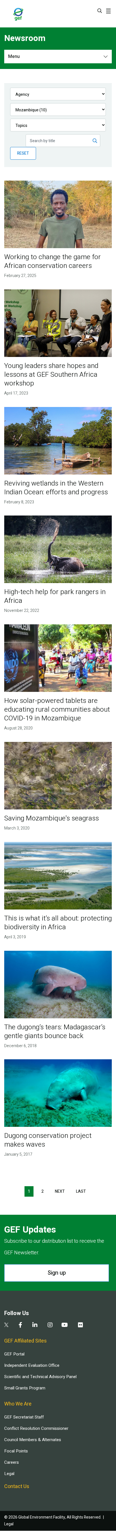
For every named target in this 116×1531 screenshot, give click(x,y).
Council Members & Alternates (32, 1440)
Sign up (57, 1273)
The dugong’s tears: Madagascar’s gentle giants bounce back (54, 1031)
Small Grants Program (24, 1388)
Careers (11, 1462)
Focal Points (16, 1451)
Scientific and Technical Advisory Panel (40, 1377)
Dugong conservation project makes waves (48, 1140)
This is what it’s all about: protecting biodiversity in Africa (58, 922)
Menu (14, 56)
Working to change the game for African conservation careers (52, 261)
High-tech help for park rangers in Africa (55, 596)
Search (99, 10)
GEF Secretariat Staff (24, 1417)
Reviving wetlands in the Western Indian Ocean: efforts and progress (56, 487)
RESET (23, 153)
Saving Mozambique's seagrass (51, 818)
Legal (9, 1474)
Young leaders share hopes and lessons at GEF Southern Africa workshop (51, 374)
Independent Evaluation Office (31, 1365)
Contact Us (16, 1486)
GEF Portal (14, 1354)
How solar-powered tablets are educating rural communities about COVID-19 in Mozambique (57, 709)
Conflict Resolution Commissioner (36, 1428)
